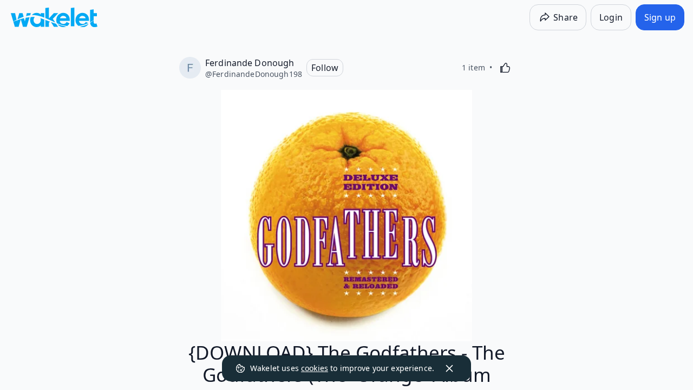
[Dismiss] (449, 368)
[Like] (505, 67)
